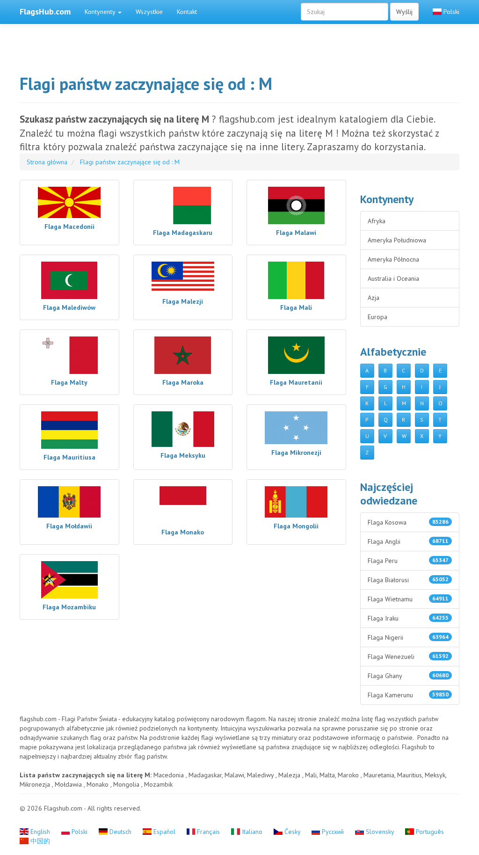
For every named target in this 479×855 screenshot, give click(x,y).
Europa (377, 317)
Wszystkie (149, 11)
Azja (373, 297)
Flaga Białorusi (408, 580)
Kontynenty (101, 11)
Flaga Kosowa (408, 522)
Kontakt (187, 11)
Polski (450, 11)
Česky (292, 831)
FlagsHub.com (45, 11)
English (40, 831)
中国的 (39, 841)
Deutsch (120, 831)
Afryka (376, 221)
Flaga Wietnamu (408, 599)
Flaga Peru (408, 560)
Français (208, 831)
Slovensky (380, 831)
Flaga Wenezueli (408, 656)
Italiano (252, 831)
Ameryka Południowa (397, 240)
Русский (333, 831)
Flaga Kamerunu (408, 695)
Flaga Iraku (408, 618)
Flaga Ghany (408, 676)
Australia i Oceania (393, 278)
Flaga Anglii (408, 541)
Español (164, 831)
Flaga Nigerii (408, 637)
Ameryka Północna (393, 259)
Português (429, 831)
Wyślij (404, 11)
